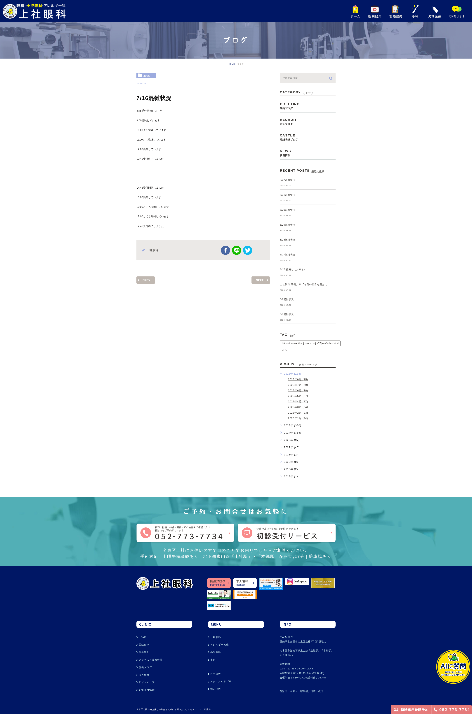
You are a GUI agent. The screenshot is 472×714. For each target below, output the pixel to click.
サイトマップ (147, 682)
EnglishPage (147, 689)
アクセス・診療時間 (150, 659)
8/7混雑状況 (287, 314)
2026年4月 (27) (298, 401)
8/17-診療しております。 (294, 269)
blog (146, 76)
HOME (232, 64)
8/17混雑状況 (287, 254)
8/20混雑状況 (287, 210)
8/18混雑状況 (287, 239)
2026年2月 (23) (298, 412)
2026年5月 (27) (298, 395)
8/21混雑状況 (287, 195)
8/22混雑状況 (287, 180)
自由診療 (215, 674)
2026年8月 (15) (298, 379)
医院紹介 (144, 644)
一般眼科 (215, 637)
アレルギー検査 (219, 644)
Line (236, 250)
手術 (213, 659)
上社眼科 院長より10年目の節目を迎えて (303, 284)
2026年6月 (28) (298, 390)
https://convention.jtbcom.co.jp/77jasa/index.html (310, 343)
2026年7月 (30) (298, 384)
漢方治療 (215, 688)
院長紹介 (144, 652)
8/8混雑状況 (287, 299)
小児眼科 (215, 652)
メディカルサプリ (220, 681)
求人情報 (144, 674)
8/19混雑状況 (287, 225)
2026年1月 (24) (298, 418)
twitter (247, 250)
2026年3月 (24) (298, 407)
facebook (225, 250)
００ (284, 350)
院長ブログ (145, 667)
